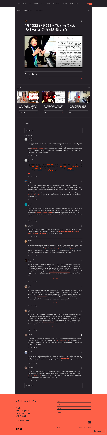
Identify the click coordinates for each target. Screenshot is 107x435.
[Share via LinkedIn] (33, 74)
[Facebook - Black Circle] (17, 429)
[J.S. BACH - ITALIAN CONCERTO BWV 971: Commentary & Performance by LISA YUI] (28, 97)
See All (89, 87)
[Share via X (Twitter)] (29, 74)
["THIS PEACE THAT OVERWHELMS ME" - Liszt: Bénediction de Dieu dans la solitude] (79, 97)
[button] (36, 3)
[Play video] (53, 51)
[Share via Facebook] (25, 74)
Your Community (39, 10)
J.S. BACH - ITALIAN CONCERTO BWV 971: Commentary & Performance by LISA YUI (28, 107)
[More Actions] (81, 139)
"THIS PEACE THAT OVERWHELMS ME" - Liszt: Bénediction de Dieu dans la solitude (78, 107)
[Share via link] (37, 74)
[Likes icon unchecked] (29, 155)
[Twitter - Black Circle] (21, 429)
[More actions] (81, 21)
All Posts (19, 10)
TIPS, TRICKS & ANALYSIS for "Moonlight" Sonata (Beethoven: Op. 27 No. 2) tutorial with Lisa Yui (53, 107)
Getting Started (27, 10)
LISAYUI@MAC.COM (23, 420)
